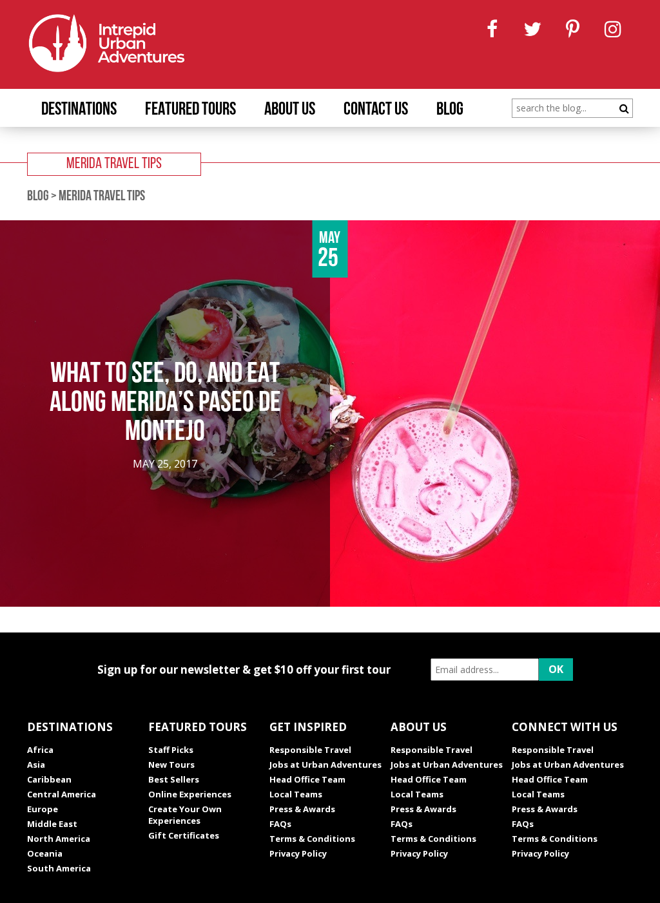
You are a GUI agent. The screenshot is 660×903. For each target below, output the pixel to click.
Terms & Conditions (312, 838)
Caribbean (49, 779)
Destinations (79, 110)
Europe (42, 809)
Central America (61, 794)
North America (58, 838)
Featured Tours (190, 110)
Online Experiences (189, 794)
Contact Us (376, 110)
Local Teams (295, 794)
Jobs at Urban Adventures (325, 764)
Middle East (52, 824)
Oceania (45, 853)
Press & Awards (302, 809)
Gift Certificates (183, 835)
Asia (36, 764)
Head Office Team (307, 779)
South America (59, 868)
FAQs (280, 824)
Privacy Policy (298, 853)
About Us (289, 110)
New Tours (171, 764)
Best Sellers (173, 779)
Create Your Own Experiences (185, 814)
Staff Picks (170, 750)
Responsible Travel (310, 750)
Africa (40, 750)
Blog (449, 110)
